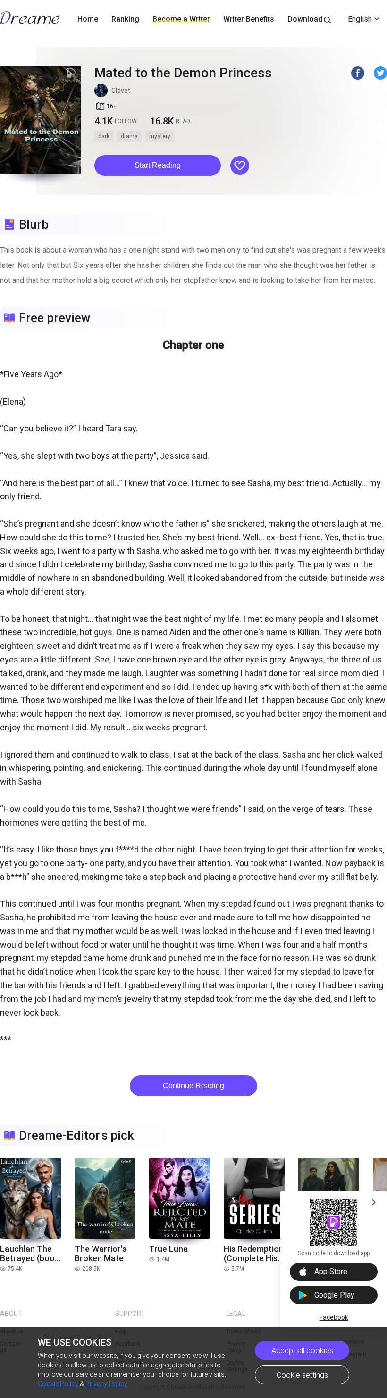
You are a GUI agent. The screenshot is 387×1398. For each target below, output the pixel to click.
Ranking (125, 19)
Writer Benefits (248, 19)
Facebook (334, 1317)
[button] (157, 165)
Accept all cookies (302, 1350)
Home (87, 19)
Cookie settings (302, 1375)
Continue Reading (193, 1086)
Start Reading (158, 165)
